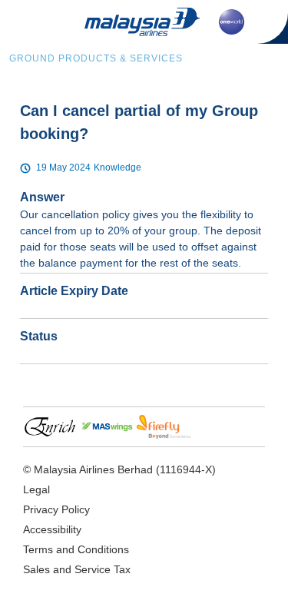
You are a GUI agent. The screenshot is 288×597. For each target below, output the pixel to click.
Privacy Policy (56, 509)
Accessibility (52, 529)
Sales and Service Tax (77, 569)
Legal (36, 489)
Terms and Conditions (76, 549)
